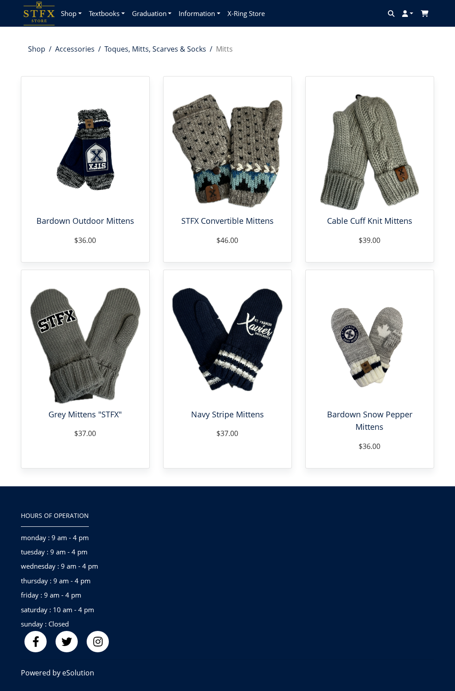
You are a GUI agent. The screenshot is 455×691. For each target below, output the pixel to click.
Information (197, 13)
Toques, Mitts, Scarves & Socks (155, 49)
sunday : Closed (45, 623)
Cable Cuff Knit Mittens (369, 220)
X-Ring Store (246, 13)
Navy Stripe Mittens (227, 414)
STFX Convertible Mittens (227, 220)
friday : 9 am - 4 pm (51, 594)
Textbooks (104, 13)
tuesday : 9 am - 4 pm (54, 551)
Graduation (149, 13)
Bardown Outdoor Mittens (85, 220)
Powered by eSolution (57, 673)
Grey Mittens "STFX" (85, 414)
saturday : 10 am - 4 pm (57, 609)
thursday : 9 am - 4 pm (56, 580)
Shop (68, 13)
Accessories (75, 49)
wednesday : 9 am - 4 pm (59, 566)
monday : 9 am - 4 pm (55, 537)
